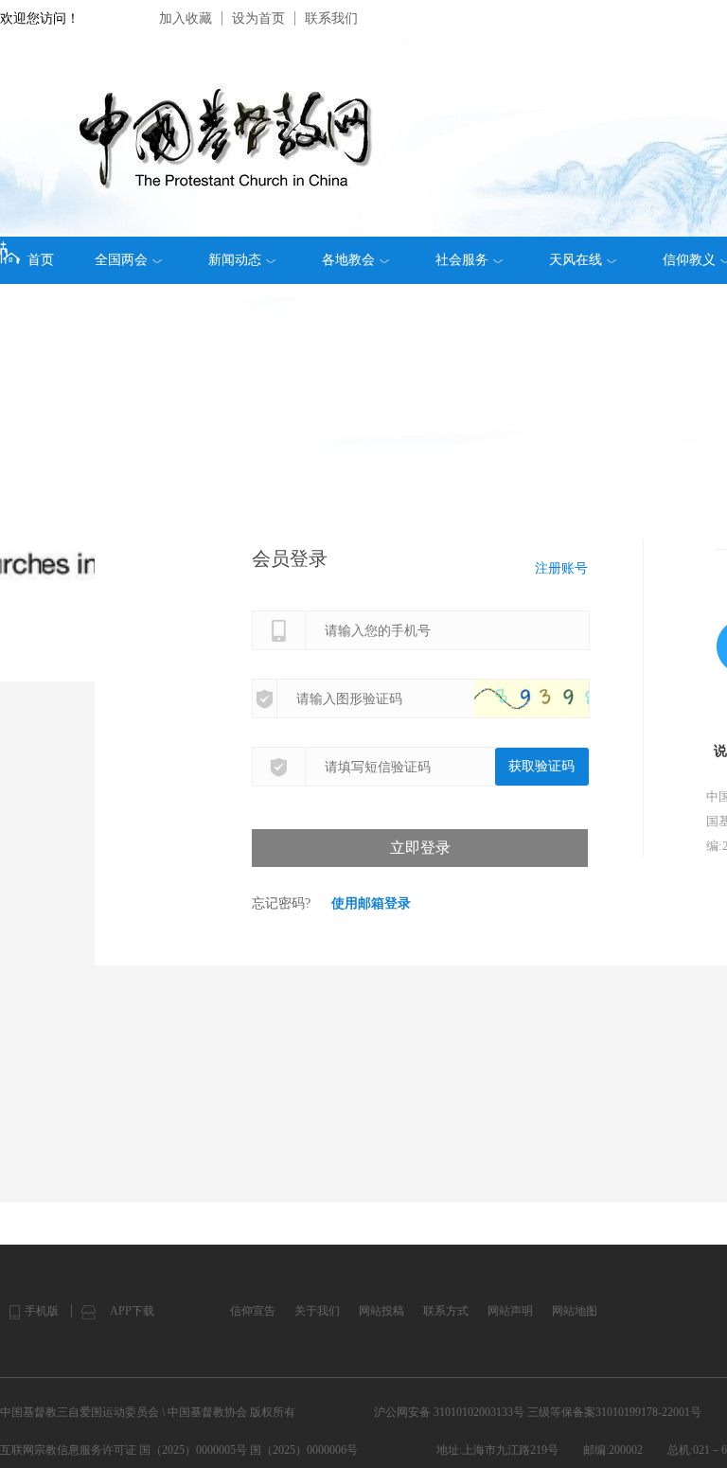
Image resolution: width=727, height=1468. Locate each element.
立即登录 (420, 848)
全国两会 (121, 260)
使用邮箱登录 (371, 903)
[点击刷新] (550, 698)
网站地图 (574, 1311)
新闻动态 (234, 260)
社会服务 (461, 260)
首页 (40, 260)
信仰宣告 (252, 1311)
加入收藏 (185, 18)
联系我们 (331, 18)
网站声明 (510, 1311)
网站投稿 (381, 1311)
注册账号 (561, 568)
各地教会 (348, 260)
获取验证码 (541, 766)
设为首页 (258, 18)
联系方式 (446, 1311)
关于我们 (317, 1311)
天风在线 (575, 260)
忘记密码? (281, 903)
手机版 (42, 1311)
